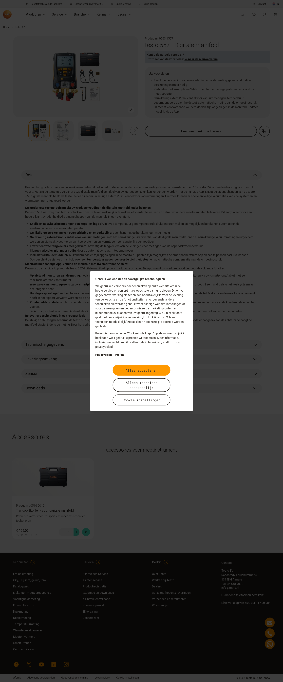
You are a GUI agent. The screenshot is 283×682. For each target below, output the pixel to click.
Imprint (119, 354)
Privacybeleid (103, 354)
